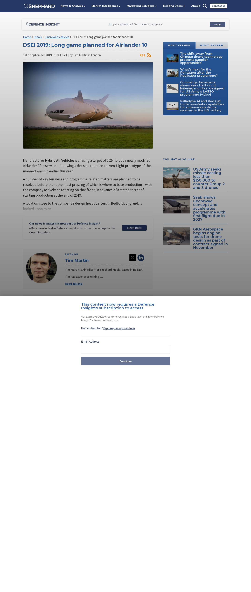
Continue (126, 361)
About (195, 5)
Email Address (90, 341)
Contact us (218, 5)
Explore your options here (119, 328)
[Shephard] (39, 6)
